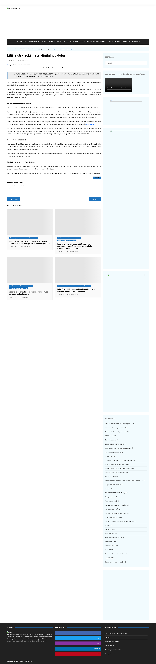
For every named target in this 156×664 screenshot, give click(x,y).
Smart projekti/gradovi (83, 286)
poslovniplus (90, 124)
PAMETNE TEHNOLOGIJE (57, 41)
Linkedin (147, 2)
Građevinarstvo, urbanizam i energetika (69, 238)
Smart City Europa (110, 646)
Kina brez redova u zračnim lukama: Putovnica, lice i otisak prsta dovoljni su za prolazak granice (29, 242)
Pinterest (22, 187)
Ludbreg (107, 489)
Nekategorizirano (110, 501)
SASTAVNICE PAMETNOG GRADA (35, 41)
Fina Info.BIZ (108, 456)
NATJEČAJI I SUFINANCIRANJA (114, 493)
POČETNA (19, 41)
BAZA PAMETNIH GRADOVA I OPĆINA (94, 41)
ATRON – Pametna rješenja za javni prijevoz (118, 424)
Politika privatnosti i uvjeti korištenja (116, 633)
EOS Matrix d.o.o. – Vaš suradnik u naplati (118, 448)
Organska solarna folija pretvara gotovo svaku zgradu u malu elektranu (28, 293)
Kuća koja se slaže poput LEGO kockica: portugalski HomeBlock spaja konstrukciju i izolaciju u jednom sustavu (75, 246)
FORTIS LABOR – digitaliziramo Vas (116, 464)
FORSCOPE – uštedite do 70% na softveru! (118, 460)
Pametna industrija (111, 509)
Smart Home (109, 533)
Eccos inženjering (110, 440)
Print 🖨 (97, 177)
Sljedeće (94, 199)
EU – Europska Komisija (112, 452)
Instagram (144, 2)
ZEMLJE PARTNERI (114, 41)
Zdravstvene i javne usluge (113, 562)
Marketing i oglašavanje (112, 642)
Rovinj (107, 525)
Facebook (139, 2)
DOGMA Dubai (109, 436)
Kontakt (107, 638)
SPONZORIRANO (110, 550)
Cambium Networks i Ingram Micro (115, 432)
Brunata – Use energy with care (115, 428)
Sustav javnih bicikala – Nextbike (115, 554)
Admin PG (11, 60)
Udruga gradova (110, 654)
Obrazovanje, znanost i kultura (114, 505)
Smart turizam (33, 238)
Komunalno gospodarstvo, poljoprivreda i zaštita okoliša (122, 481)
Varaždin (107, 558)
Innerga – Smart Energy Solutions (115, 472)
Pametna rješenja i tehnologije (18, 238)
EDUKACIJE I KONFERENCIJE (131, 41)
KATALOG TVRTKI (73, 41)
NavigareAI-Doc (110, 497)
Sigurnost (108, 529)
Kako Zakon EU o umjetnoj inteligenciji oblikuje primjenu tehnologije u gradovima (76, 290)
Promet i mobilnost (111, 517)
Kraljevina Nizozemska (112, 485)
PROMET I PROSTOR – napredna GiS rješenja (119, 521)
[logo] (9, 632)
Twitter (142, 2)
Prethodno (14, 199)
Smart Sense (109, 542)
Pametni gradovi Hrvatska (113, 650)
